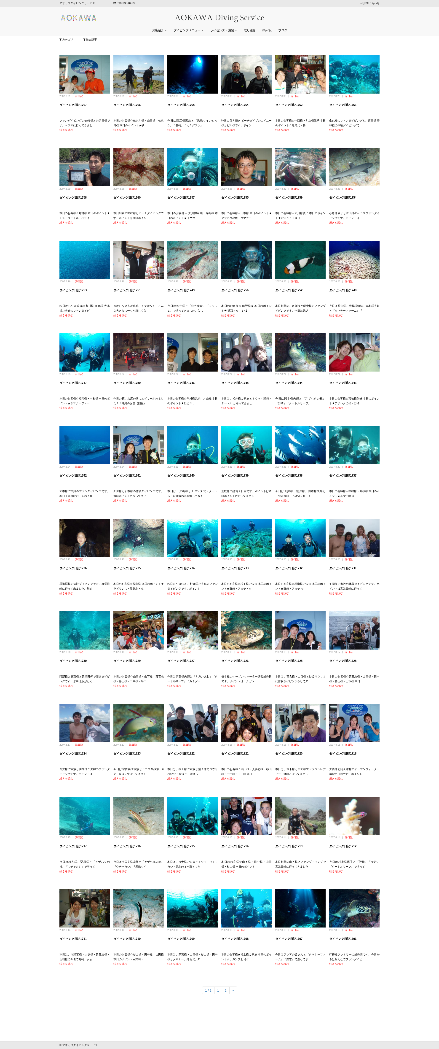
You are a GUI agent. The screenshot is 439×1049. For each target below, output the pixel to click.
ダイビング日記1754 (342, 197)
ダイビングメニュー (187, 30)
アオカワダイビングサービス (77, 3)
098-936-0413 (125, 3)
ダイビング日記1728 (342, 661)
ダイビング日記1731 (342, 568)
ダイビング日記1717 (73, 846)
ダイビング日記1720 (288, 753)
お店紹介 (158, 30)
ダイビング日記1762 (288, 105)
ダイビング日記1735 (127, 568)
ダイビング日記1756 (235, 290)
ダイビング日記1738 (288, 475)
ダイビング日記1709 (181, 939)
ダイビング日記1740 (181, 475)
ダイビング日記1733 (235, 568)
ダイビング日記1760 (127, 197)
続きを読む (66, 130)
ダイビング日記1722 (181, 753)
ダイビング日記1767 (73, 105)
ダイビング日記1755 (235, 197)
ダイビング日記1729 (127, 661)
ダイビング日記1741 (127, 475)
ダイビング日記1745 (235, 383)
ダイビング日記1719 (288, 846)
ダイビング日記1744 (288, 383)
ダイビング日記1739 (235, 475)
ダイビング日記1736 (73, 568)
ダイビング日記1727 (181, 661)
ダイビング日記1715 (181, 846)
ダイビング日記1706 (342, 939)
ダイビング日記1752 (288, 290)
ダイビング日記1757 (181, 197)
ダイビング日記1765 (181, 105)
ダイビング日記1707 (288, 939)
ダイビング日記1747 (73, 383)
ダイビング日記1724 (73, 753)
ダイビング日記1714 (235, 846)
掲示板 (266, 30)
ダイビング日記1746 (181, 383)
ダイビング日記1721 (235, 753)
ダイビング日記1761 (342, 105)
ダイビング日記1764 (235, 105)
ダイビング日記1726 (235, 661)
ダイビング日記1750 (127, 383)
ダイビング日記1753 (73, 290)
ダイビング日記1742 (73, 475)
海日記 (79, 96)
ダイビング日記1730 (73, 661)
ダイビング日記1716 (127, 846)
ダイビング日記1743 (342, 383)
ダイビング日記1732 (288, 568)
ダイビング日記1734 (181, 568)
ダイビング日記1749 (181, 290)
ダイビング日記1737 (342, 475)
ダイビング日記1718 (342, 753)
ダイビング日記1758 (73, 197)
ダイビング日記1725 (288, 661)
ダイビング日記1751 (127, 290)
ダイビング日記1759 (288, 197)
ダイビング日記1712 (342, 846)
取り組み (250, 30)
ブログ (282, 30)
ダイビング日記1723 (127, 753)
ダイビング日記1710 (127, 939)
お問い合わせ (371, 3)
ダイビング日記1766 (127, 105)
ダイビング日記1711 (73, 939)
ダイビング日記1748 (342, 290)
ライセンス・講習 (222, 30)
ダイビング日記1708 (235, 939)
